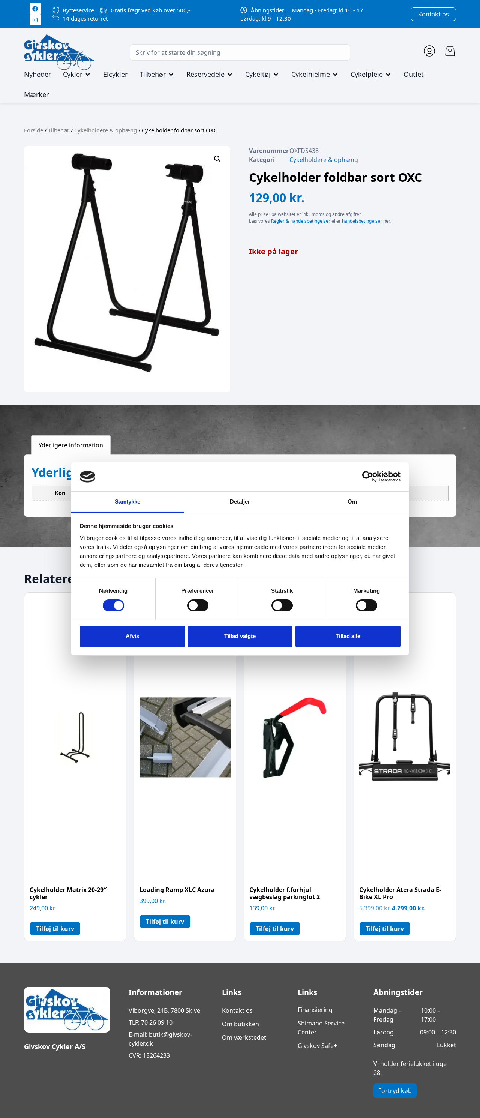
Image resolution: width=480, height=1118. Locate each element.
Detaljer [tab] (240, 501)
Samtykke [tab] (128, 501)
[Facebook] (35, 8)
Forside (33, 130)
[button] (217, 159)
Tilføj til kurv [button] (55, 929)
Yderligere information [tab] (71, 445)
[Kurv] (450, 51)
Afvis (132, 636)
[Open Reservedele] (229, 74)
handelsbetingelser (362, 221)
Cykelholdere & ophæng (105, 130)
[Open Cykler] (87, 74)
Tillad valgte (240, 636)
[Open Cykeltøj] (276, 74)
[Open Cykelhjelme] (335, 74)
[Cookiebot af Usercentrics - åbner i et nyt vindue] (367, 476)
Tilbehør (58, 130)
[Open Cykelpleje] (388, 74)
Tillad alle (348, 636)
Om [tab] (352, 501)
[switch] (197, 605)
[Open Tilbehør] (171, 74)
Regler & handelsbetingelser (300, 221)
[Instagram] (35, 19)
